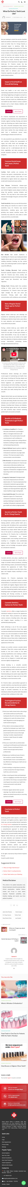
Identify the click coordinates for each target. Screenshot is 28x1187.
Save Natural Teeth (8, 6)
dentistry (8, 611)
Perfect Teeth (18, 915)
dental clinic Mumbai (7, 912)
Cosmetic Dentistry (19, 6)
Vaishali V (8, 17)
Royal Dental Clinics (7, 918)
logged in (9, 1077)
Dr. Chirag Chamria (6, 824)
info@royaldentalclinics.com (10, 1178)
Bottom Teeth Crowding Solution (12, 871)
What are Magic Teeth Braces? (11, 867)
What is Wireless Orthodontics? (11, 1003)
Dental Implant (18, 912)
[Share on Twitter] (14, 905)
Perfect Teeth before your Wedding (12, 874)
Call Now (8, 111)
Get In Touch (18, 111)
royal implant (18, 918)
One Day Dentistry (13, 8)
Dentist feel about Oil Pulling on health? (10, 940)
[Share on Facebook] (11, 905)
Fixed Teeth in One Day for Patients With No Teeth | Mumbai (13, 1035)
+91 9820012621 (8, 1175)
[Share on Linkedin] (17, 905)
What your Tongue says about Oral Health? (17, 929)
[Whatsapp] (24, 1183)
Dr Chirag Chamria (7, 915)
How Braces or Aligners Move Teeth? (13, 1066)
